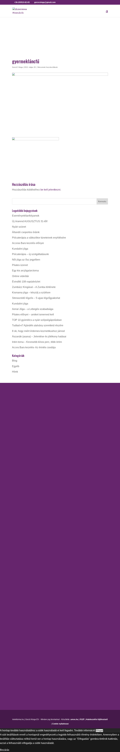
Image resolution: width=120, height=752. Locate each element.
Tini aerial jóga (20, 504)
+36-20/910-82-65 (27, 427)
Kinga (20, 67)
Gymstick (17, 542)
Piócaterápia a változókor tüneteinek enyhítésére (39, 237)
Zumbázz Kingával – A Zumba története (34, 287)
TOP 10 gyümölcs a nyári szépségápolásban (37, 320)
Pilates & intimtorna (23, 574)
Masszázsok (19, 639)
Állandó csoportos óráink (26, 232)
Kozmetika (18, 634)
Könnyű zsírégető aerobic (26, 548)
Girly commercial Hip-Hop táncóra (31, 536)
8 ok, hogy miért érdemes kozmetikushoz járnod (38, 331)
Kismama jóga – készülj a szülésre (31, 292)
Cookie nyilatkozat (60, 724)
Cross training (20, 531)
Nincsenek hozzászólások (48, 67)
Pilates (16, 568)
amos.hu (74, 719)
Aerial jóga (18, 460)
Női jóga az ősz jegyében (26, 259)
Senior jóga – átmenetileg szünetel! (31, 498)
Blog (14, 360)
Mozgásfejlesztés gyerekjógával (30, 553)
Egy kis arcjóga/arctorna (25, 270)
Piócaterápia (19, 645)
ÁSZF (82, 719)
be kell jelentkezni (50, 189)
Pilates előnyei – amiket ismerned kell (33, 314)
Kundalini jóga (20, 248)
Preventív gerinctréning (25, 579)
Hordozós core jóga (23, 471)
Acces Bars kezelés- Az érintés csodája (34, 347)
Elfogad (99, 730)
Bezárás (4, 750)
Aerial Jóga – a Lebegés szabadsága (32, 309)
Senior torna (19, 585)
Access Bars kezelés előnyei (28, 243)
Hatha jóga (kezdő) (22, 482)
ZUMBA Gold (19, 601)
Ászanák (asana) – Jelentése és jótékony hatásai (39, 336)
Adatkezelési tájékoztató (97, 719)
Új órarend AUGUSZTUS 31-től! (30, 221)
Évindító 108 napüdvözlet (26, 281)
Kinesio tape (19, 628)
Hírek (15, 371)
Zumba (16, 596)
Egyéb (15, 366)
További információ (84, 730)
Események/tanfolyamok (25, 215)
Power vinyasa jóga (23, 493)
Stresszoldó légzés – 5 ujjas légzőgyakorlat (36, 298)
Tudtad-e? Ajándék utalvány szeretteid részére (37, 325)
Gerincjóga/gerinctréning (25, 465)
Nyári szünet (19, 226)
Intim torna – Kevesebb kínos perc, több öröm (37, 342)
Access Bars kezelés (23, 623)
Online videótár (20, 276)
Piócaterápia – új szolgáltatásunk (30, 254)
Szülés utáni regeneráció (26, 590)
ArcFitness (18, 526)
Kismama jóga (20, 476)
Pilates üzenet (20, 265)
